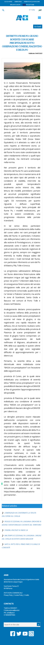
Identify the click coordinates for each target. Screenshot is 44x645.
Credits (26, 595)
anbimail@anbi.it (13, 610)
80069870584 (10, 615)
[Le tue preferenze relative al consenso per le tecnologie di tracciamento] (2, 484)
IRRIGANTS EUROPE (15, 5)
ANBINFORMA (18, 1)
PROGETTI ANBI (30, 5)
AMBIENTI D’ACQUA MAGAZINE (32, 1)
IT (30, 9)
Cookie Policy (18, 595)
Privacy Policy (8, 595)
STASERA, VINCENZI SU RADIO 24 (16, 530)
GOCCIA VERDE (8, 1)
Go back (37, 26)
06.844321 (13, 608)
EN (33, 9)
